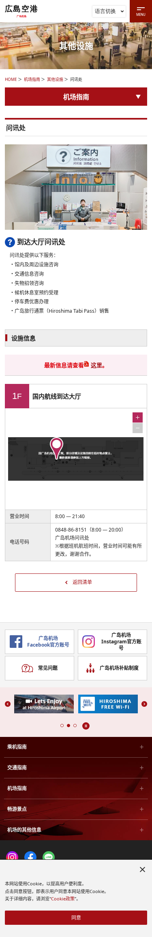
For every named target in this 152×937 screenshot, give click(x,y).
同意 (76, 917)
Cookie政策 (63, 899)
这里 (96, 365)
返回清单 (82, 582)
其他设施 (55, 79)
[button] (62, 725)
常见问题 (48, 668)
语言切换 (105, 11)
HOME (11, 79)
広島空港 (21, 10)
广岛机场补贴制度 (119, 668)
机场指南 (32, 79)
